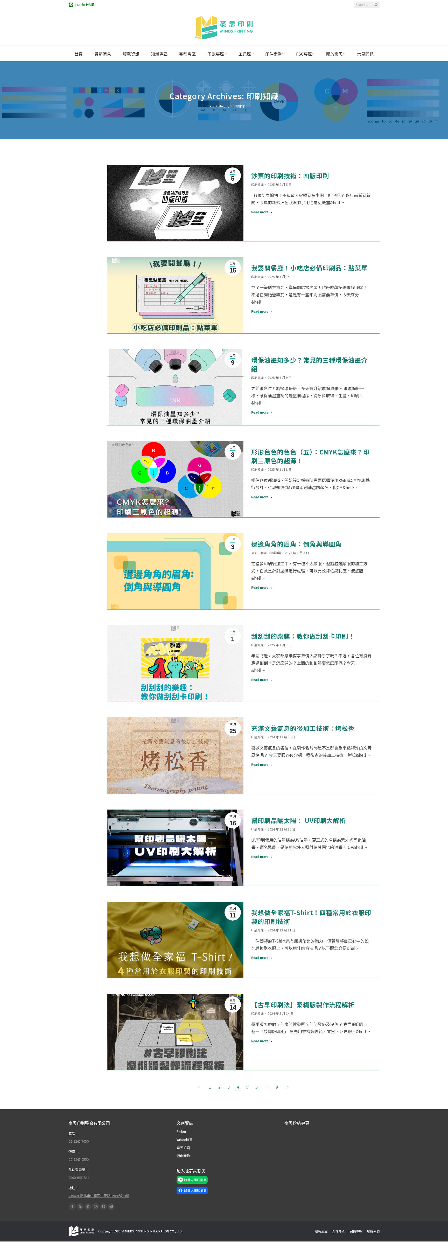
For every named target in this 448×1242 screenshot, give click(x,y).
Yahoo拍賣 (185, 1139)
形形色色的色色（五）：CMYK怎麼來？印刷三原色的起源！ (310, 456)
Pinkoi (181, 1131)
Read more (259, 212)
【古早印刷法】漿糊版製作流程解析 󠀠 (303, 1004)
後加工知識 (259, 552)
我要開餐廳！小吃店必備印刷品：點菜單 (309, 267)
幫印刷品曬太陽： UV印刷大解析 (298, 820)
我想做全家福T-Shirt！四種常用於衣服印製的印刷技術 (311, 917)
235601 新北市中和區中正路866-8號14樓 (98, 1195)
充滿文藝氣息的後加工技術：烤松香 (303, 728)
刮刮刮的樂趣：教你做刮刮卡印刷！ (303, 636)
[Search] (375, 5)
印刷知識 (257, 184)
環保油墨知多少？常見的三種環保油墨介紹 (309, 364)
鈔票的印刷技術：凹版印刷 (290, 175)
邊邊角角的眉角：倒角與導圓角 (296, 543)
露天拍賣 (183, 1147)
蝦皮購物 (183, 1155)
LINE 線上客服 (84, 4)
